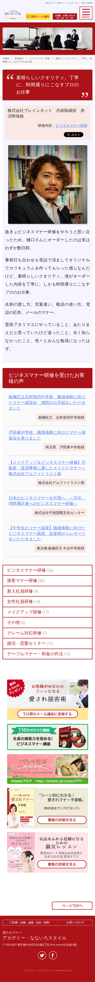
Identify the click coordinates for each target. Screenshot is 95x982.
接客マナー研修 (22, 580)
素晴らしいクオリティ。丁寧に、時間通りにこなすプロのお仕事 (47, 85)
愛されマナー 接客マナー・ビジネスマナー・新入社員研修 (69, 3)
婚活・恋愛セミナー (26, 643)
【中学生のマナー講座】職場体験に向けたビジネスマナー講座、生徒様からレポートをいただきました (47, 534)
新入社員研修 (20, 591)
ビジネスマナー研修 (71, 126)
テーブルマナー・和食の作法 (35, 653)
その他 (13, 622)
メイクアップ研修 (24, 612)
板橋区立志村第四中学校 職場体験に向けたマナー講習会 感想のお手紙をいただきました (47, 402)
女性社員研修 (20, 601)
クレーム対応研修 (24, 632)
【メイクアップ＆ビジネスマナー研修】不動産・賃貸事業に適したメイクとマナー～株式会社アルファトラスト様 (47, 468)
